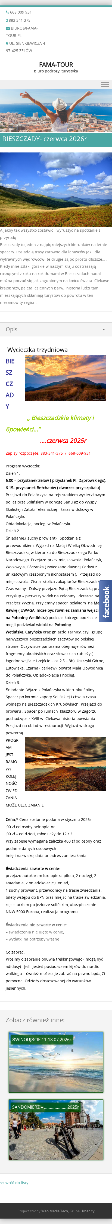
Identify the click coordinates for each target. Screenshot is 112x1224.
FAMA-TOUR (56, 64)
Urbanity (87, 1211)
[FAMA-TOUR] (56, 128)
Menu (56, 84)
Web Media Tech (54, 1211)
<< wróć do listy (14, 1182)
